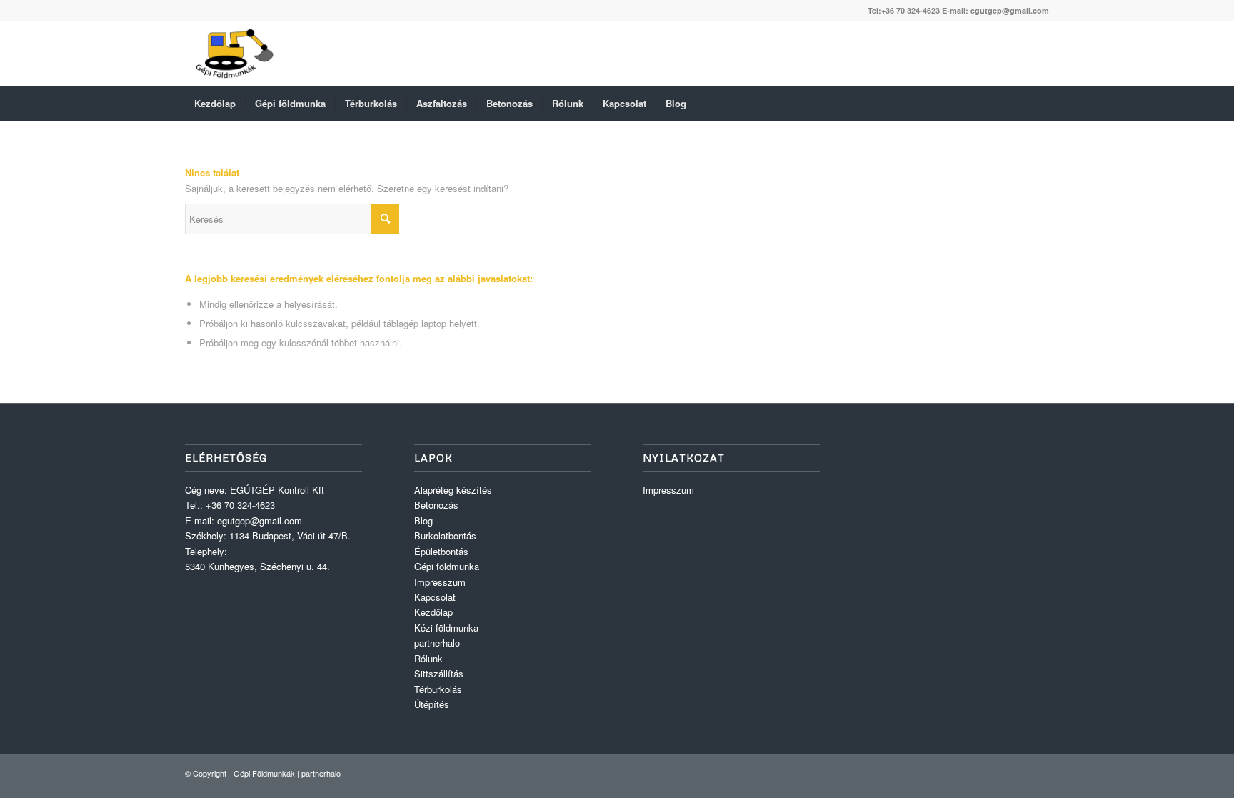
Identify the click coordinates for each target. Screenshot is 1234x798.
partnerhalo (437, 642)
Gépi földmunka (446, 566)
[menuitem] (215, 103)
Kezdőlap (433, 612)
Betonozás (436, 505)
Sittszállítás (438, 673)
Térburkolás (438, 689)
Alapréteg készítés (453, 490)
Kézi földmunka (446, 627)
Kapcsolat (435, 597)
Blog (423, 520)
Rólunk (428, 658)
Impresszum (440, 582)
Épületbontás (441, 551)
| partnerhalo (319, 773)
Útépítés (431, 704)
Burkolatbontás (445, 535)
